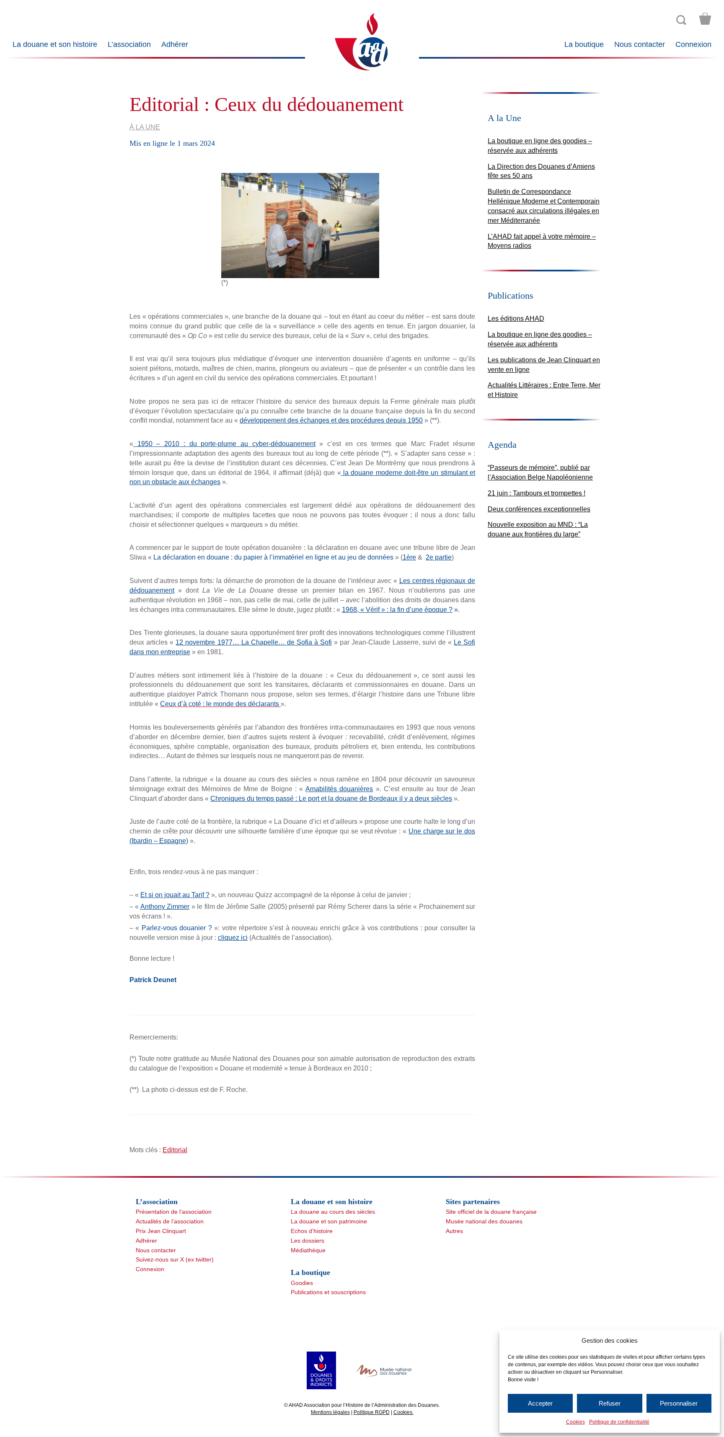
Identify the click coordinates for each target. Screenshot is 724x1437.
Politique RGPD (372, 1412)
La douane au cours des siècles (333, 1211)
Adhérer (174, 44)
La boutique (584, 44)
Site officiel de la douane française (491, 1211)
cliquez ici (233, 937)
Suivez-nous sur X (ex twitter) (175, 1259)
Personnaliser (679, 1403)
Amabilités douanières (339, 788)
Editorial (175, 1149)
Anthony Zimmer (164, 906)
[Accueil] (361, 41)
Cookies (575, 1422)
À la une (144, 127)
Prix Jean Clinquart (161, 1231)
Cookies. (403, 1412)
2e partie (439, 557)
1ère (409, 557)
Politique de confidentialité (619, 1422)
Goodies (302, 1283)
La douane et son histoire (55, 44)
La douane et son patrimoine (329, 1221)
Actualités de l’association (170, 1221)
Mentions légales (330, 1412)
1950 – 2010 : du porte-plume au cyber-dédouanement (224, 443)
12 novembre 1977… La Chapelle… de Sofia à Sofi (254, 642)
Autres (454, 1231)
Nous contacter (639, 44)
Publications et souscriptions (328, 1292)
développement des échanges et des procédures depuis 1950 (331, 420)
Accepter (540, 1403)
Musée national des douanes (484, 1221)
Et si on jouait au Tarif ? (174, 894)
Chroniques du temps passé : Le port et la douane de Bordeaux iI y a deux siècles (331, 798)
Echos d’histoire (312, 1231)
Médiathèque (308, 1250)
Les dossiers (307, 1240)
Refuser (610, 1403)
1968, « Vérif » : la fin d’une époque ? (397, 609)
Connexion (693, 44)
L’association (129, 44)
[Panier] (705, 19)
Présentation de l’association (174, 1211)
